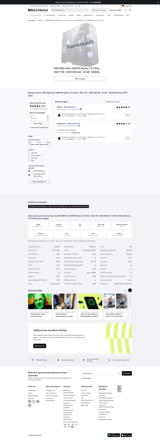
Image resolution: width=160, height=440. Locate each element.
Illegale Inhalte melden (105, 419)
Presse (30, 393)
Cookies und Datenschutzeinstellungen (106, 406)
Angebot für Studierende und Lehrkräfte (68, 405)
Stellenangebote (33, 396)
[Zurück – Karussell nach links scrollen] (125, 290)
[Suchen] (52, 10)
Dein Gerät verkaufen (69, 400)
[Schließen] (157, 2)
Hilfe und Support (51, 393)
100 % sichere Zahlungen (70, 422)
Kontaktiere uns (50, 390)
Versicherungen (68, 398)
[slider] (29, 144)
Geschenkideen (85, 403)
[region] (80, 306)
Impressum (102, 417)
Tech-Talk (84, 390)
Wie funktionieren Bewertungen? (40, 127)
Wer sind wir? (32, 390)
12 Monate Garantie (69, 395)
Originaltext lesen (75, 132)
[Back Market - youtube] (33, 401)
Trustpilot (31, 398)
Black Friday (84, 405)
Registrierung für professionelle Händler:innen (68, 412)
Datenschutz (102, 409)
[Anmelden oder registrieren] (125, 10)
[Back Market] (38, 10)
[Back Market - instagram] (29, 401)
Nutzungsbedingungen (105, 393)
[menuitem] (62, 15)
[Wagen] (130, 10)
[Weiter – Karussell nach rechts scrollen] (130, 290)
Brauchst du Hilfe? (115, 10)
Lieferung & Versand (52, 396)
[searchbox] (71, 10)
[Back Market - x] (29, 405)
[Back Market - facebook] (37, 401)
